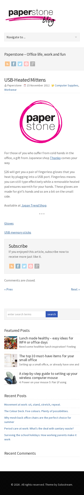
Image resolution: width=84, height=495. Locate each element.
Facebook (13, 63)
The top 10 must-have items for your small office (46, 358)
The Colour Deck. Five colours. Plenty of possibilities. (36, 411)
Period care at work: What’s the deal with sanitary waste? (39, 428)
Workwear (10, 90)
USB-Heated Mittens (25, 79)
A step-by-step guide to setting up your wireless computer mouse (48, 375)
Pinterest (26, 63)
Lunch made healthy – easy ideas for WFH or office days (46, 340)
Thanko (55, 158)
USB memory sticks (17, 232)
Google (32, 63)
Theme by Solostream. (59, 484)
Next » (75, 289)
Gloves (9, 223)
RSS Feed (7, 63)
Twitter (20, 63)
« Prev (8, 289)
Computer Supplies (66, 85)
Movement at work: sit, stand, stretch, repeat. (32, 404)
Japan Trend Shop (33, 205)
